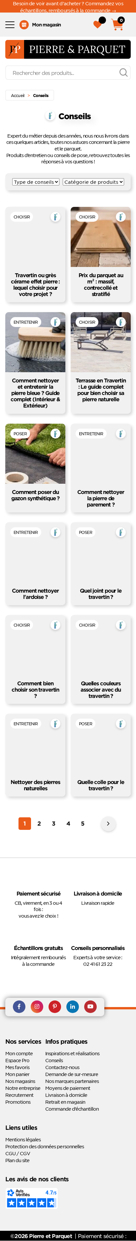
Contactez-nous (62, 1067)
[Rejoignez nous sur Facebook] (19, 1007)
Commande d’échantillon (72, 1109)
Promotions (17, 1102)
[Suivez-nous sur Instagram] (37, 1007)
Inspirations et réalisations (72, 1053)
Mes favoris (17, 1067)
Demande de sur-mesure (71, 1074)
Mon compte (19, 1053)
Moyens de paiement (67, 1088)
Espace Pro (17, 1060)
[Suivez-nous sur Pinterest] (55, 1007)
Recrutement (19, 1095)
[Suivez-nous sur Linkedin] (72, 1007)
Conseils (54, 1060)
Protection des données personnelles (44, 1146)
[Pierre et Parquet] (68, 49)
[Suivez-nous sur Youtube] (90, 1007)
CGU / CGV (17, 1153)
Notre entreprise (22, 1088)
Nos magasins (20, 1081)
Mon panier (17, 1074)
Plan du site (17, 1160)
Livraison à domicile (66, 1095)
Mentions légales (23, 1139)
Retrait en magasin (65, 1102)
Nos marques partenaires (72, 1081)
